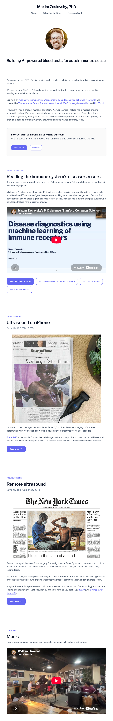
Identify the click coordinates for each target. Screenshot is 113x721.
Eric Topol (99, 103)
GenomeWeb (82, 103)
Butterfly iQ (12, 437)
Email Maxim (19, 147)
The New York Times (28, 103)
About (33, 13)
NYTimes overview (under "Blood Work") (57, 281)
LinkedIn (36, 147)
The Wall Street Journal (51, 103)
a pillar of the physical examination (26, 459)
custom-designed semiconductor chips (19, 472)
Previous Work (75, 13)
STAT (65, 103)
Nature (72, 103)
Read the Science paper (20, 281)
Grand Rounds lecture (19, 289)
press (82, 589)
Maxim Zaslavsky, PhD (56, 6)
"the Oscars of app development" (49, 613)
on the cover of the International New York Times (47, 623)
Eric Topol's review (91, 281)
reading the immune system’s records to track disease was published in (57, 99)
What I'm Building (52, 13)
